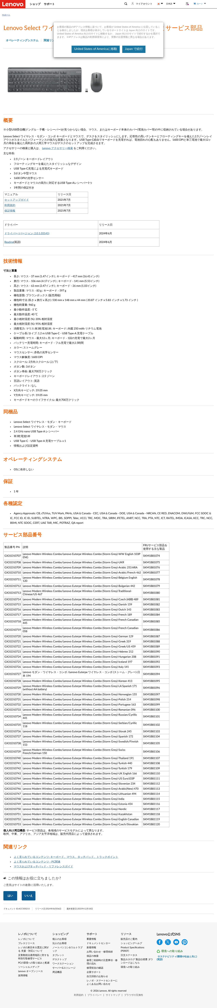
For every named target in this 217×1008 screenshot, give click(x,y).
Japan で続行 (134, 49)
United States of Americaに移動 (95, 49)
